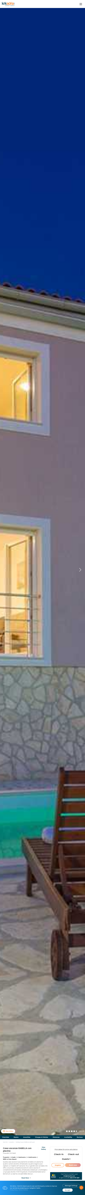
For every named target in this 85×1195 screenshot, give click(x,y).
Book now (73, 1165)
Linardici (11, 1142)
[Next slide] (80, 570)
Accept (67, 1190)
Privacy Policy (13, 1190)
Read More (25, 1178)
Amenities (26, 1137)
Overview (5, 1137)
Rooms (16, 1137)
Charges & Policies (41, 1137)
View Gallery (43, 1148)
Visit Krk (5, 1142)
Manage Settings (71, 1186)
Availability (68, 1137)
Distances (56, 1137)
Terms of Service (23, 1190)
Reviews (80, 1137)
